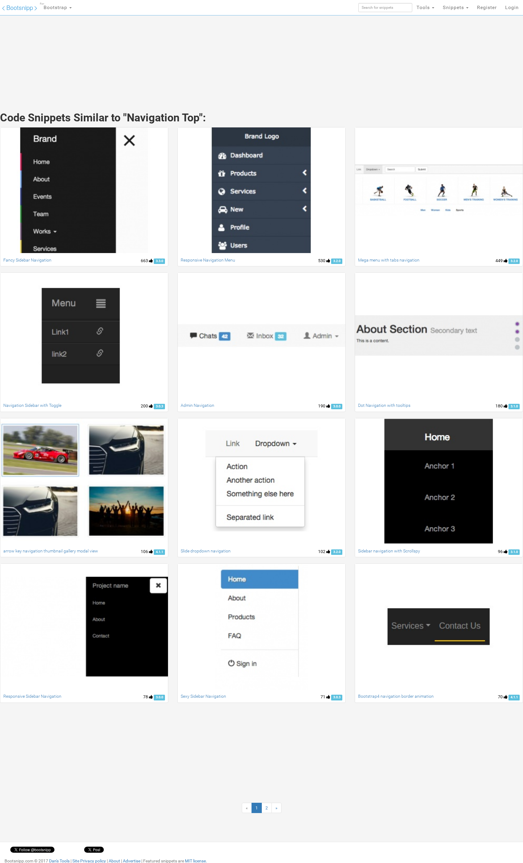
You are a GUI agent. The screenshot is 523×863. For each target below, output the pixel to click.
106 (145, 551)
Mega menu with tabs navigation (388, 260)
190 (322, 406)
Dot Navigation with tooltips (384, 405)
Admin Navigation (197, 405)
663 (145, 260)
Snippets (454, 7)
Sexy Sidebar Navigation (203, 696)
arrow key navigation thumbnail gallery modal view (50, 550)
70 (501, 696)
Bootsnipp (19, 7)
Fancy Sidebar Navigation (27, 260)
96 (501, 551)
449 (499, 260)
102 (322, 551)
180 (499, 406)
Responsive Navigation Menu (208, 260)
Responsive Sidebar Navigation (32, 696)
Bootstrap (54, 6)
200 (145, 406)
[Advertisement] (216, 57)
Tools (423, 7)
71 (323, 696)
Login (512, 7)
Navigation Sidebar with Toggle (32, 405)
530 (322, 260)
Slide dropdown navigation (206, 550)
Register (487, 7)
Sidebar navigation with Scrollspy (389, 550)
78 (146, 696)
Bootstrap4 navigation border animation (396, 696)
